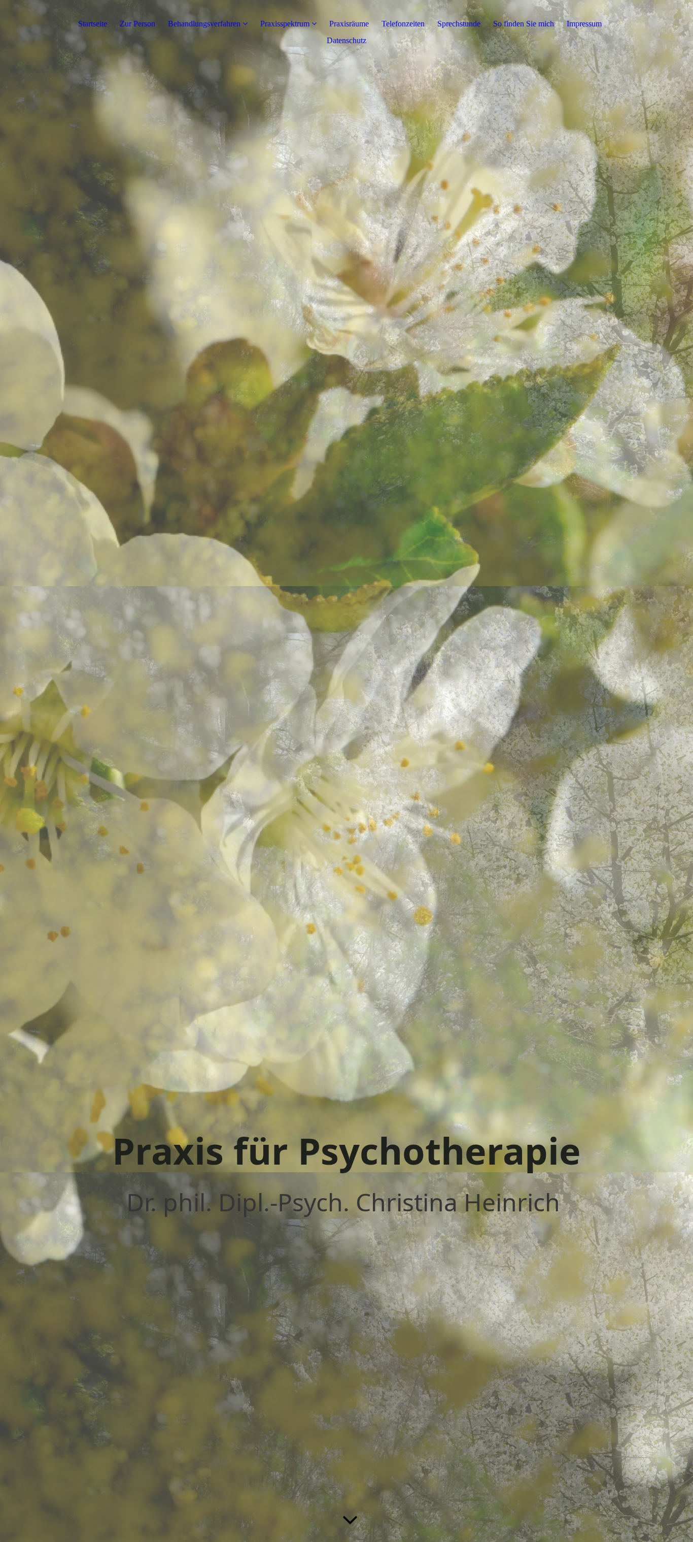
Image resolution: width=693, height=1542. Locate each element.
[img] (346, 771)
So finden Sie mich (523, 23)
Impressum (584, 23)
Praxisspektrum (284, 23)
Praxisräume (349, 23)
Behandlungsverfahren (204, 23)
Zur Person (137, 23)
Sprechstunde (458, 23)
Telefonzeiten (403, 23)
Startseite (92, 23)
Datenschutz (346, 40)
